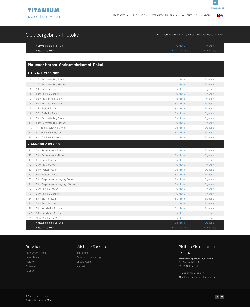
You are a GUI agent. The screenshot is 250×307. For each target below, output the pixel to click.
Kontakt (187, 15)
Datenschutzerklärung (89, 257)
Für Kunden (203, 15)
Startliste (180, 45)
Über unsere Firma (36, 252)
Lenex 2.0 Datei (179, 50)
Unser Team (32, 257)
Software (31, 266)
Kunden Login (217, 8)
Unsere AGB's (84, 261)
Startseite (119, 15)
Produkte (139, 15)
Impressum (83, 252)
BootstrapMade (45, 300)
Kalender (189, 34)
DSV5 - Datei (209, 50)
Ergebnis (209, 45)
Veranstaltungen (163, 15)
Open (215, 2)
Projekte (30, 261)
